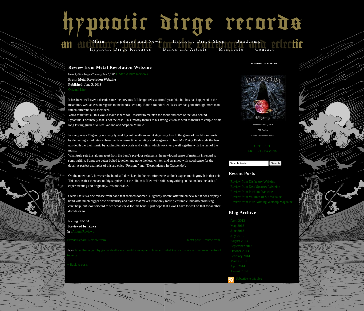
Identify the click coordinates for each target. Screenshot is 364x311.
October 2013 (239, 251)
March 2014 (238, 261)
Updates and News (138, 41)
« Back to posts (77, 264)
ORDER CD (263, 146)
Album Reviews (83, 231)
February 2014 (240, 256)
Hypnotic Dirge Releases (121, 49)
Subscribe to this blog (249, 278)
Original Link (77, 89)
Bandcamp (248, 41)
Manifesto (231, 49)
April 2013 (237, 220)
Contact (264, 49)
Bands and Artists (185, 49)
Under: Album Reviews (132, 74)
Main (98, 41)
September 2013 (241, 246)
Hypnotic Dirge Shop (199, 41)
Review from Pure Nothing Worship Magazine (261, 202)
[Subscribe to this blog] (231, 279)
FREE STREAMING (262, 151)
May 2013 (237, 225)
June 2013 (237, 231)
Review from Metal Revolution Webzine (110, 67)
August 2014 (239, 271)
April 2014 (237, 266)
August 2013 (239, 241)
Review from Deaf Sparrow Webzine (255, 186)
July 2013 (237, 236)
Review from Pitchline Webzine (251, 191)
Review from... (204, 240)
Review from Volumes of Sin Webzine (256, 197)
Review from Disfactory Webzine (252, 181)
